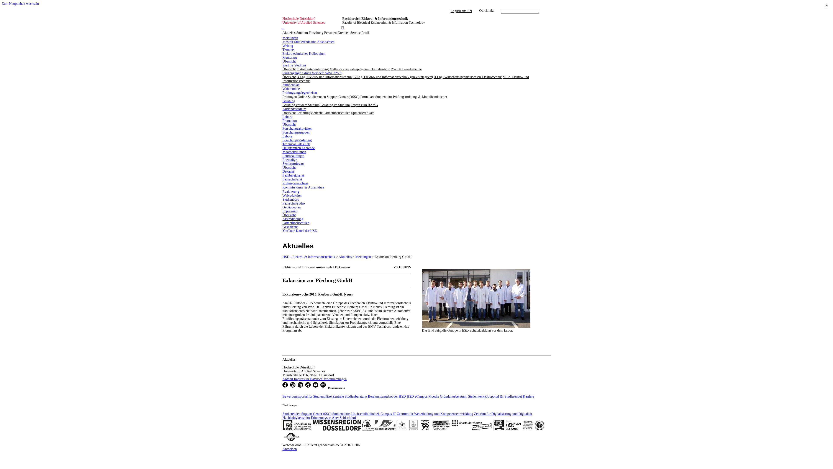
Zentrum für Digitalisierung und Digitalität (503, 414)
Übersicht (289, 61)
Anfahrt (288, 379)
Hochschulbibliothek (365, 414)
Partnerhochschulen (295, 223)
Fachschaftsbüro (293, 203)
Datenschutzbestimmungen (328, 379)
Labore (287, 117)
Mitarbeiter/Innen (294, 152)
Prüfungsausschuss (295, 183)
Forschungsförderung (297, 140)
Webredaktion (292, 195)
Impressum (289, 211)
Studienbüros (341, 414)
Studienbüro (290, 199)
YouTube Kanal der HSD (299, 231)
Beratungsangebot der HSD (387, 396)
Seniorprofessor (293, 163)
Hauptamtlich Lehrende (298, 148)
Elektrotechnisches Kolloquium (303, 53)
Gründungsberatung (453, 396)
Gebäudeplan (291, 207)
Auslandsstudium (294, 109)
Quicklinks (486, 10)
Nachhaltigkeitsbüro (296, 417)
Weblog (287, 46)
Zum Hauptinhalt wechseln (20, 3)
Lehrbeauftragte (293, 156)
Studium (302, 33)
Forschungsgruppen (296, 132)
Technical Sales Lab (296, 144)
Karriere (528, 396)
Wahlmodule (291, 89)
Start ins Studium (294, 65)
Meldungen (290, 38)
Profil (365, 33)
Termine (288, 49)
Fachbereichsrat (293, 175)
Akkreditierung (292, 219)
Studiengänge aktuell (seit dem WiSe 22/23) (312, 73)
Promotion (289, 120)
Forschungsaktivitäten (297, 128)
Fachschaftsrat (292, 179)
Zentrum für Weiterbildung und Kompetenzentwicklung (435, 414)
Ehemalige (289, 160)
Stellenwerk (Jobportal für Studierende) (495, 396)
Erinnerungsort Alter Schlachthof (333, 417)
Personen (330, 33)
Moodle (433, 396)
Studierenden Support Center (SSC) (306, 414)
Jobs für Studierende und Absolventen (308, 42)
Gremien (343, 33)
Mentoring (289, 57)
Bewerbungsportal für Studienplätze (307, 396)
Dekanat (288, 171)
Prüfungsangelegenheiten (299, 92)
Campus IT (388, 414)
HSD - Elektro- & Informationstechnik (308, 257)
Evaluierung (290, 191)
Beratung (288, 101)
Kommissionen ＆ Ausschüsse (303, 187)
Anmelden (289, 449)
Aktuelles (288, 33)
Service (355, 33)
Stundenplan (291, 85)
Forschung (316, 33)
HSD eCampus (417, 396)
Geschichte (290, 227)
